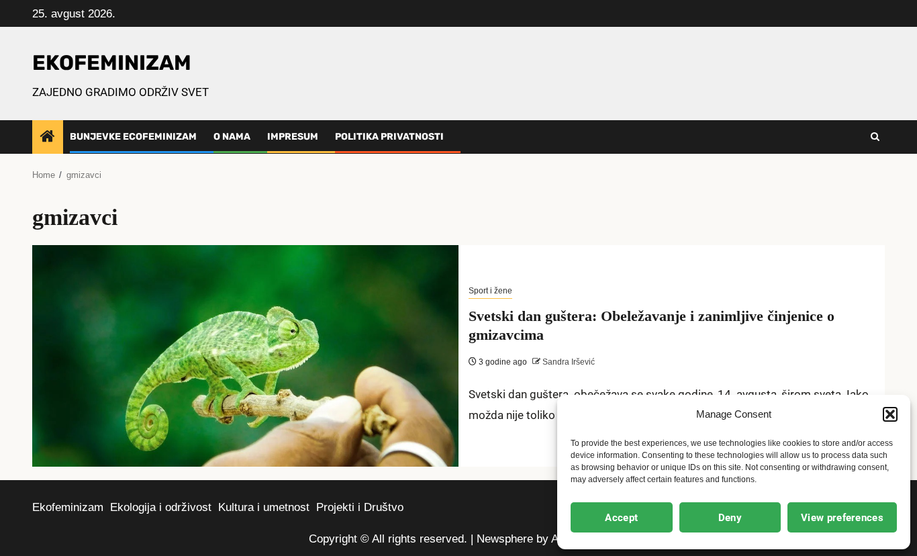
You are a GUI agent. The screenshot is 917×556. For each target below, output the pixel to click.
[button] (890, 414)
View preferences (842, 518)
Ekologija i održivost (160, 507)
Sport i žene (490, 290)
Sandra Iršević (567, 362)
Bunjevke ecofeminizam (133, 136)
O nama (231, 136)
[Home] (47, 137)
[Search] (875, 137)
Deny (730, 518)
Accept (621, 518)
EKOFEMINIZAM (111, 62)
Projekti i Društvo (359, 507)
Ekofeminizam (67, 507)
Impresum (292, 136)
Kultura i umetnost (263, 507)
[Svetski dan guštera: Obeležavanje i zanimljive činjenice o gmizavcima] (245, 356)
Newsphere (505, 538)
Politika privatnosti (389, 136)
